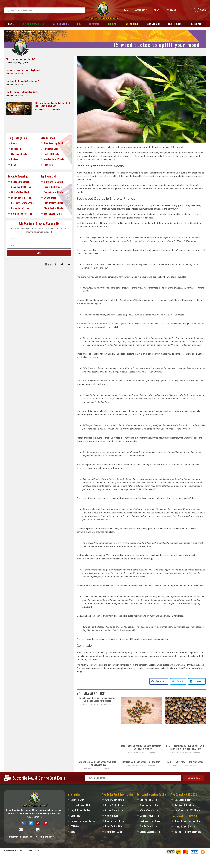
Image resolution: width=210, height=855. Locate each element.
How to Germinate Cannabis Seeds (22, 92)
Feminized (94, 24)
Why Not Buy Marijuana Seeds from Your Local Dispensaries (97, 763)
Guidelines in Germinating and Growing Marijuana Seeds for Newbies (97, 699)
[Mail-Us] (21, 830)
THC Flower (195, 24)
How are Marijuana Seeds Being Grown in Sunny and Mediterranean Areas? (185, 747)
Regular (112, 24)
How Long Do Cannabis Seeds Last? (22, 81)
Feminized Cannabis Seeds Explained (23, 70)
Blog (156, 10)
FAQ (126, 10)
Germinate (141, 10)
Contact (171, 10)
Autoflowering (61, 24)
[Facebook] (23, 823)
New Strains (153, 24)
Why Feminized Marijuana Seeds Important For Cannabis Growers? (141, 747)
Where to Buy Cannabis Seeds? (20, 59)
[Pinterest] (46, 823)
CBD (79, 24)
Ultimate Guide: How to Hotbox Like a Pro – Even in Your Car (52, 104)
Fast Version (132, 24)
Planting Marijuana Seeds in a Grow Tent (141, 762)
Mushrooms (174, 24)
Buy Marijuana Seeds (33, 24)
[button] (158, 681)
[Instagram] (38, 823)
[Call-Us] (38, 830)
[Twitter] (31, 823)
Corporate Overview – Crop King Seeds (185, 762)
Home (11, 24)
